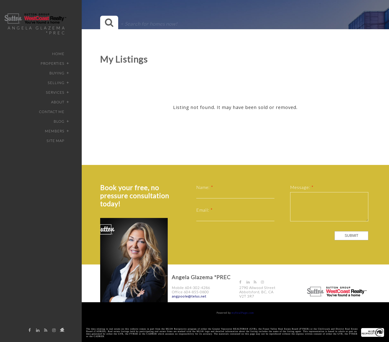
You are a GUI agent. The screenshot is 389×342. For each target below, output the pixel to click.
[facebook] (30, 330)
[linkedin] (38, 330)
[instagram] (54, 330)
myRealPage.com (242, 312)
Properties (52, 63)
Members (54, 131)
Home (58, 53)
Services (55, 92)
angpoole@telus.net (189, 296)
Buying (56, 73)
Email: (203, 210)
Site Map (55, 140)
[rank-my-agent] (62, 330)
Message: (300, 187)
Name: (203, 187)
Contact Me (51, 111)
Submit (351, 236)
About (57, 102)
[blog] (46, 330)
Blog (59, 121)
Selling (56, 82)
